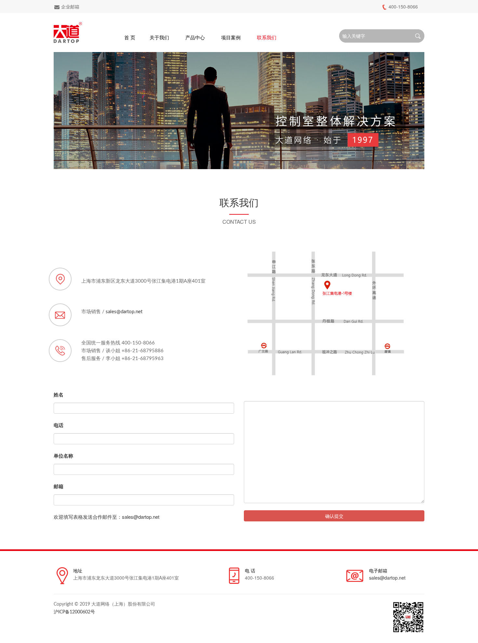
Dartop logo (68, 32)
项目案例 (231, 37)
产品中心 (195, 37)
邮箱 (58, 486)
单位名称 (63, 455)
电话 (58, 425)
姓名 (58, 394)
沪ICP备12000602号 (74, 612)
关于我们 (159, 37)
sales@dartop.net (124, 311)
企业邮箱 (70, 6)
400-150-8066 (403, 6)
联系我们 (266, 37)
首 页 (129, 37)
